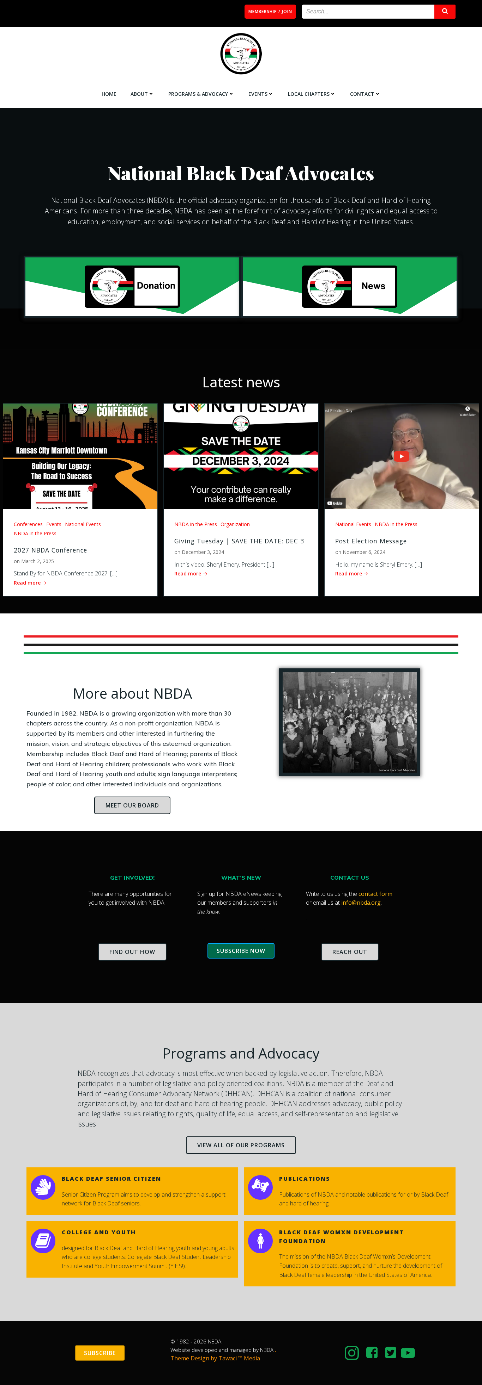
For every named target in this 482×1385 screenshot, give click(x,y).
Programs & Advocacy (198, 94)
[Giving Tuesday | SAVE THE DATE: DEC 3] (241, 456)
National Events (83, 524)
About (139, 94)
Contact (362, 94)
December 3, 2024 (203, 552)
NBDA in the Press (35, 533)
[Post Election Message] (402, 456)
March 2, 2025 (37, 561)
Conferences (28, 524)
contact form (375, 894)
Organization (235, 524)
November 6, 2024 (364, 552)
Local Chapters (309, 94)
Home (109, 94)
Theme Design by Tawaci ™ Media (215, 1358)
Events (257, 94)
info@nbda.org (361, 902)
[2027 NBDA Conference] (80, 456)
